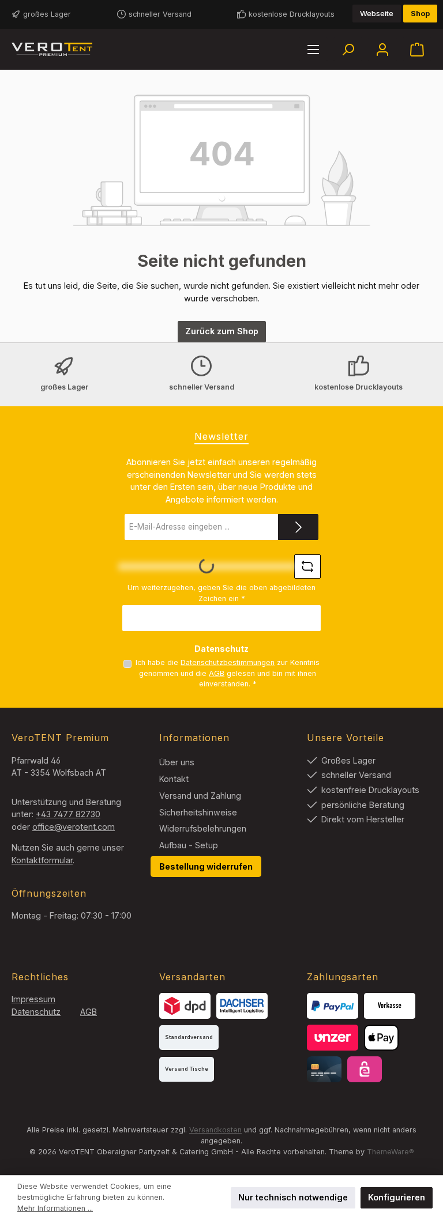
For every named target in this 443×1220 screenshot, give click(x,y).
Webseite (376, 13)
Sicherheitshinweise (198, 812)
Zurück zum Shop (221, 331)
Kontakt (174, 779)
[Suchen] (347, 49)
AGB (216, 673)
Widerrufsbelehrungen (202, 828)
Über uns (176, 762)
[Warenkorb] (417, 49)
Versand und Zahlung (200, 795)
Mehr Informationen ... (55, 1208)
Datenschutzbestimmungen (228, 662)
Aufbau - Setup (188, 845)
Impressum (33, 999)
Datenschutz (36, 1012)
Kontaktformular (42, 860)
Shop (420, 13)
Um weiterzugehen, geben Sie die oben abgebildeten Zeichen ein (221, 593)
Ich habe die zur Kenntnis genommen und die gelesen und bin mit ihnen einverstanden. (228, 673)
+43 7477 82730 (68, 814)
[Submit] (298, 527)
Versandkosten (215, 1129)
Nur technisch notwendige (293, 1197)
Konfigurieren (396, 1197)
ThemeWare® (390, 1151)
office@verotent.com (73, 827)
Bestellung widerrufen (206, 866)
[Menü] (313, 49)
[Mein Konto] (382, 49)
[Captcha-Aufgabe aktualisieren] (307, 566)
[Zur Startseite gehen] (52, 49)
